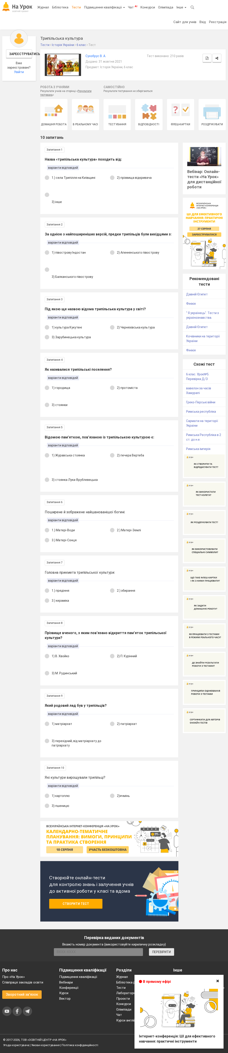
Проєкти (123, 999)
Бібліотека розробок (132, 982)
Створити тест (76, 904)
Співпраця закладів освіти (22, 982)
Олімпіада (165, 7)
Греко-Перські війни (200, 402)
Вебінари (66, 982)
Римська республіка (201, 411)
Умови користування (45, 1045)
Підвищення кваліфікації (103, 7)
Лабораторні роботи (132, 993)
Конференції (68, 988)
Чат (132, 7)
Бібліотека (60, 7)
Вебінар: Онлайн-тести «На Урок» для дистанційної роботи (204, 179)
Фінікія (191, 303)
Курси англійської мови (134, 1020)
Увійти (19, 72)
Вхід (203, 22)
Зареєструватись (20, 54)
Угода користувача (16, 1045)
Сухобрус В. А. (96, 56)
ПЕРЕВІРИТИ (161, 952)
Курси (63, 993)
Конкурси (147, 7)
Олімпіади (123, 1009)
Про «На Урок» (13, 977)
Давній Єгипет (197, 294)
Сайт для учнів (184, 22)
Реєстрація (217, 22)
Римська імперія (198, 449)
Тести (76, 7)
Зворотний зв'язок (22, 994)
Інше (180, 7)
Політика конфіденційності (80, 1045)
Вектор (65, 999)
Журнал (43, 7)
